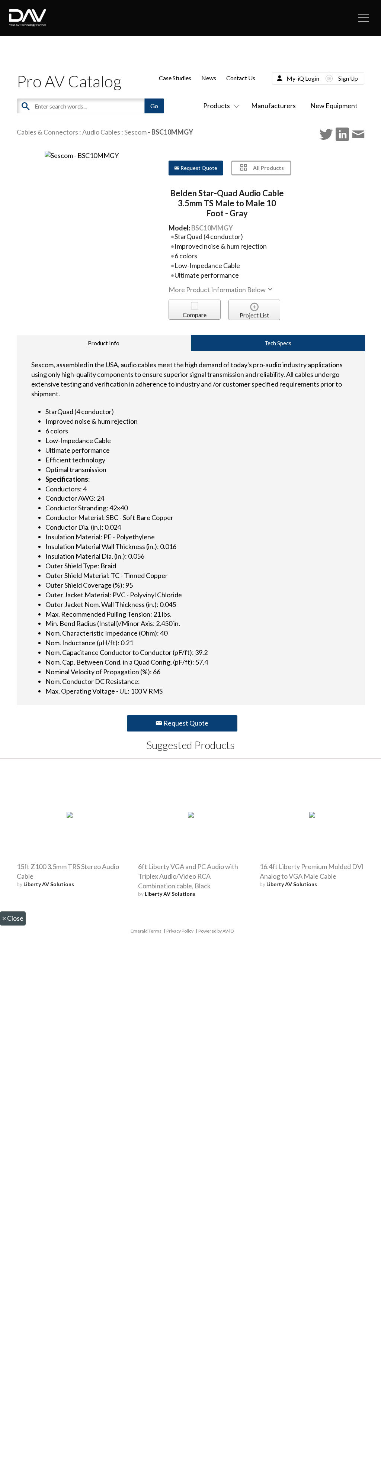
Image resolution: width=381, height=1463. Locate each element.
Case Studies (175, 77)
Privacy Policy (179, 931)
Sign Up (348, 78)
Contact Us (240, 77)
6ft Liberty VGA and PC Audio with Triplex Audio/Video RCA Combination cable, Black (188, 876)
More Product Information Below (218, 289)
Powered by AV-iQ (216, 931)
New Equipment (334, 105)
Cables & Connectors (47, 132)
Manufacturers (273, 105)
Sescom (135, 132)
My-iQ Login (302, 78)
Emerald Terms (146, 931)
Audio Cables (101, 132)
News (208, 77)
